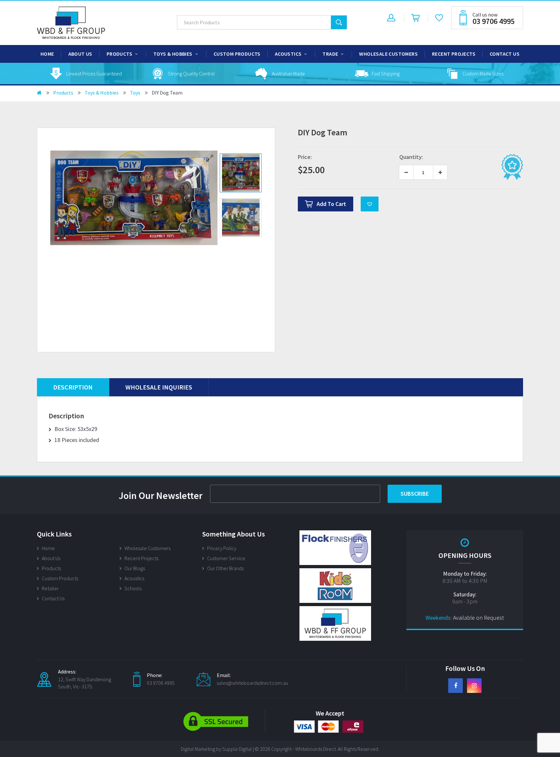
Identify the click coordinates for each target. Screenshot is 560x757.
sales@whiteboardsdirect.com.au (252, 683)
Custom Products (237, 54)
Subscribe (415, 493)
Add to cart (331, 204)
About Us (80, 54)
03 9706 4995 (161, 683)
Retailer (50, 588)
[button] (370, 204)
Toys (135, 92)
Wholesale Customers (388, 54)
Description (73, 387)
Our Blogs (134, 568)
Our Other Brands (225, 568)
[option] (85, 73)
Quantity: (411, 157)
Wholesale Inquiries (158, 387)
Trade (330, 54)
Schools (133, 588)
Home (47, 54)
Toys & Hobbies (172, 54)
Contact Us (504, 54)
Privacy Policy (221, 548)
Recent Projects (453, 54)
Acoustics (288, 54)
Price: (305, 157)
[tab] (73, 387)
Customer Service (226, 558)
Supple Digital (237, 749)
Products (119, 54)
